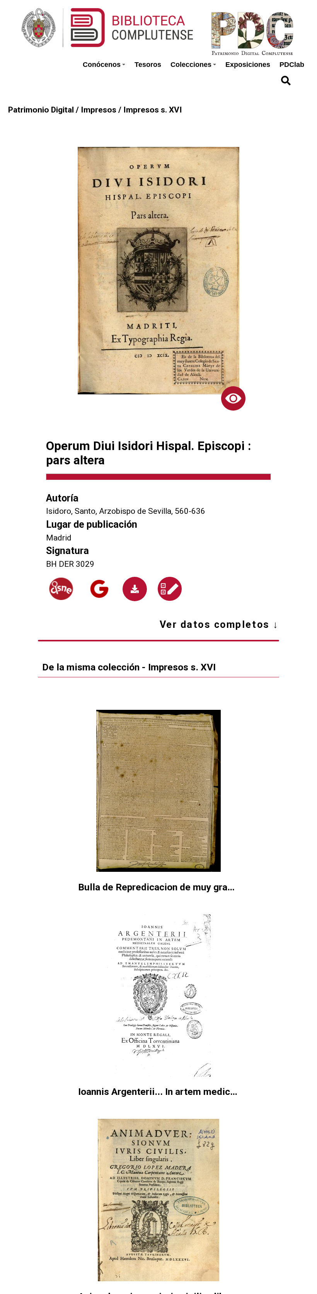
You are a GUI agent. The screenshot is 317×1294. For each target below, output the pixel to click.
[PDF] (135, 589)
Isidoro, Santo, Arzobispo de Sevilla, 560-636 (125, 511)
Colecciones (190, 64)
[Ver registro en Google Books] (99, 589)
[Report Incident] (170, 589)
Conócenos (102, 64)
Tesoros (148, 64)
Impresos (98, 109)
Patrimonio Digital (41, 109)
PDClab (292, 64)
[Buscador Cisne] (61, 589)
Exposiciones (247, 64)
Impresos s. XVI (152, 109)
